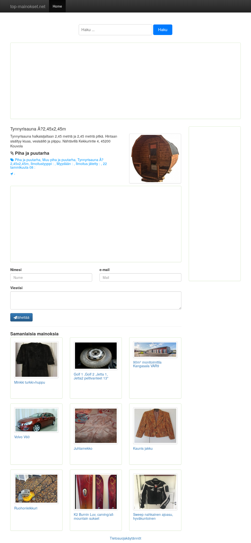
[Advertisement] (125, 81)
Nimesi (16, 269)
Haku (162, 29)
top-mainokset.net (27, 6)
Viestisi (16, 287)
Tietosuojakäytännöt (125, 538)
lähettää (23, 317)
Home (57, 6)
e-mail (105, 269)
